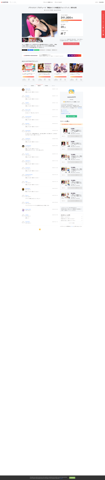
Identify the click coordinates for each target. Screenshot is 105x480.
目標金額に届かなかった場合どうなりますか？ (68, 218)
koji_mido (27, 153)
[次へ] (56, 25)
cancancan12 (27, 167)
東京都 (60, 10)
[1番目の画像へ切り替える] (25, 40)
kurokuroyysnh (27, 130)
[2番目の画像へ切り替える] (32, 40)
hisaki (26, 181)
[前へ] (23, 25)
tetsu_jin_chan (27, 109)
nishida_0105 (27, 88)
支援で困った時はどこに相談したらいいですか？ (68, 220)
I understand (72, 477)
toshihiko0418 (27, 138)
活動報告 (32, 85)
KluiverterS (27, 123)
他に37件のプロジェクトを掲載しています (72, 101)
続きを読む (80, 107)
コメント (53, 85)
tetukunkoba (27, 221)
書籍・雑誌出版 (54, 10)
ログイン (96, 2)
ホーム (25, 85)
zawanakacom (27, 188)
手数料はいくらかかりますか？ (65, 216)
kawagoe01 (27, 95)
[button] (74, 55)
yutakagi (26, 214)
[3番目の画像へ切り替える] (39, 40)
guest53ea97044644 (29, 174)
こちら (72, 226)
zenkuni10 (27, 202)
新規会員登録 (101, 2)
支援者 (39, 85)
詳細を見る (63, 136)
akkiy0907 (27, 102)
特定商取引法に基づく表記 (65, 113)
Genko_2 (27, 195)
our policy (61, 478)
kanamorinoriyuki (28, 116)
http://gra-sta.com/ (65, 111)
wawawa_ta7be (28, 209)
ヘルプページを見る (71, 222)
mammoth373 (47, 10)
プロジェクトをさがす (58, 2)
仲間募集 (46, 85)
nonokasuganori (28, 145)
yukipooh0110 (27, 160)
